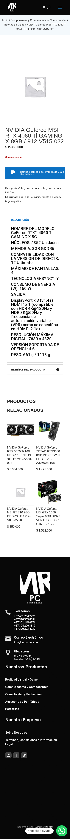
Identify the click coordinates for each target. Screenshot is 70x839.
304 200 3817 (27, 625)
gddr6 (28, 196)
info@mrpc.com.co (26, 642)
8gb (21, 196)
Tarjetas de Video (14, 24)
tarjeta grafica (13, 201)
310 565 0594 (27, 619)
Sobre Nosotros (16, 732)
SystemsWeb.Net (44, 827)
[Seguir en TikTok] (24, 755)
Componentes (58, 20)
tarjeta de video (51, 196)
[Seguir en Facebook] (16, 755)
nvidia (36, 196)
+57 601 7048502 (24, 616)
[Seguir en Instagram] (8, 755)
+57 (16, 619)
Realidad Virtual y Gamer (22, 679)
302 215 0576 (27, 622)
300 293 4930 (27, 628)
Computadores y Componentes (26, 687)
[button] (61, 830)
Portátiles (12, 709)
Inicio (5, 20)
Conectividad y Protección (23, 694)
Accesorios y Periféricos (22, 701)
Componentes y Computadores (29, 20)
